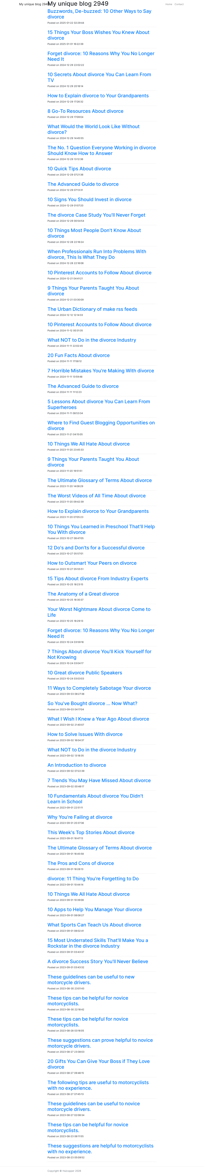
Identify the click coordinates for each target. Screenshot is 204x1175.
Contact (179, 4)
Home (168, 4)
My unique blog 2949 (34, 4)
